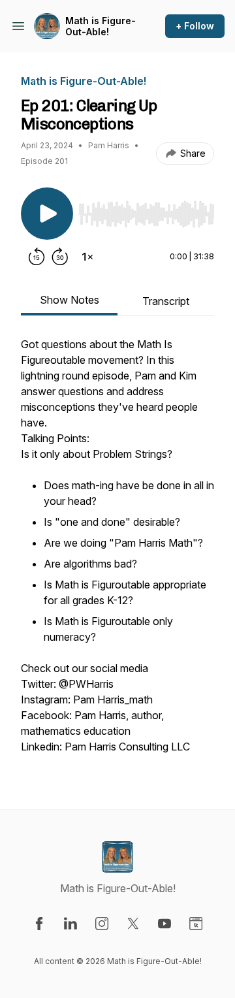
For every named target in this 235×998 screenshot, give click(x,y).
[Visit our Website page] (195, 923)
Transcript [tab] (165, 301)
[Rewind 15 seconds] (36, 257)
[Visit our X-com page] (133, 923)
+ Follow (195, 25)
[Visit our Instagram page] (101, 923)
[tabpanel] (117, 551)
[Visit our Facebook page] (39, 923)
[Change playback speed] (87, 257)
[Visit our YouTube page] (164, 923)
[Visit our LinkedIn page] (70, 923)
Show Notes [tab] (69, 299)
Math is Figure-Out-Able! (100, 26)
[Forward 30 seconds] (60, 257)
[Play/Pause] (47, 213)
